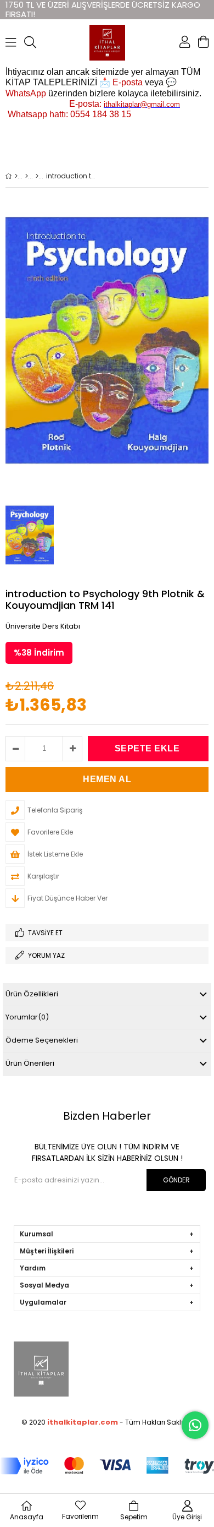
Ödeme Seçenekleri (41, 1040)
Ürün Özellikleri (31, 994)
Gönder (176, 1180)
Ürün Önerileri (29, 1063)
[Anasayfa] (16, 176)
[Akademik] (26, 176)
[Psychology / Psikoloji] (37, 176)
